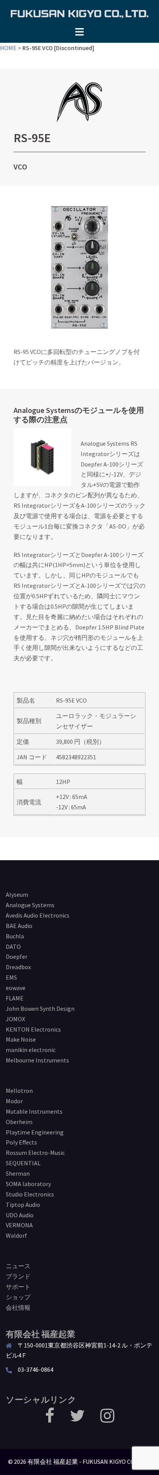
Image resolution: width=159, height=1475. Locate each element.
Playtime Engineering (35, 1132)
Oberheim (19, 1122)
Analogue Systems (30, 905)
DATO (13, 946)
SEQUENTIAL (23, 1163)
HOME (8, 48)
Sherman (18, 1173)
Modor (14, 1101)
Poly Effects (21, 1142)
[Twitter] (77, 1419)
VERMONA (19, 1225)
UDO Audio (20, 1215)
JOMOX (15, 1019)
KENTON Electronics (33, 1029)
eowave (15, 988)
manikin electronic (31, 1050)
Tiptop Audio (23, 1204)
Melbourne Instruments (37, 1060)
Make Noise (21, 1039)
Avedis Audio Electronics (37, 915)
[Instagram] (107, 1419)
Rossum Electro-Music (35, 1152)
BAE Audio (19, 926)
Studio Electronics (30, 1194)
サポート (18, 1286)
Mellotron (19, 1090)
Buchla (15, 936)
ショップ (18, 1297)
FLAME (15, 998)
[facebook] (49, 1419)
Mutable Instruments (34, 1111)
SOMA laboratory (28, 1184)
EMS (11, 977)
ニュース (18, 1266)
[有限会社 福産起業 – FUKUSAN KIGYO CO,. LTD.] (79, 13)
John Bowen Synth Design (40, 1008)
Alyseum (17, 894)
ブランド (18, 1276)
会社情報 (18, 1307)
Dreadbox (18, 967)
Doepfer (16, 956)
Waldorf (16, 1235)
